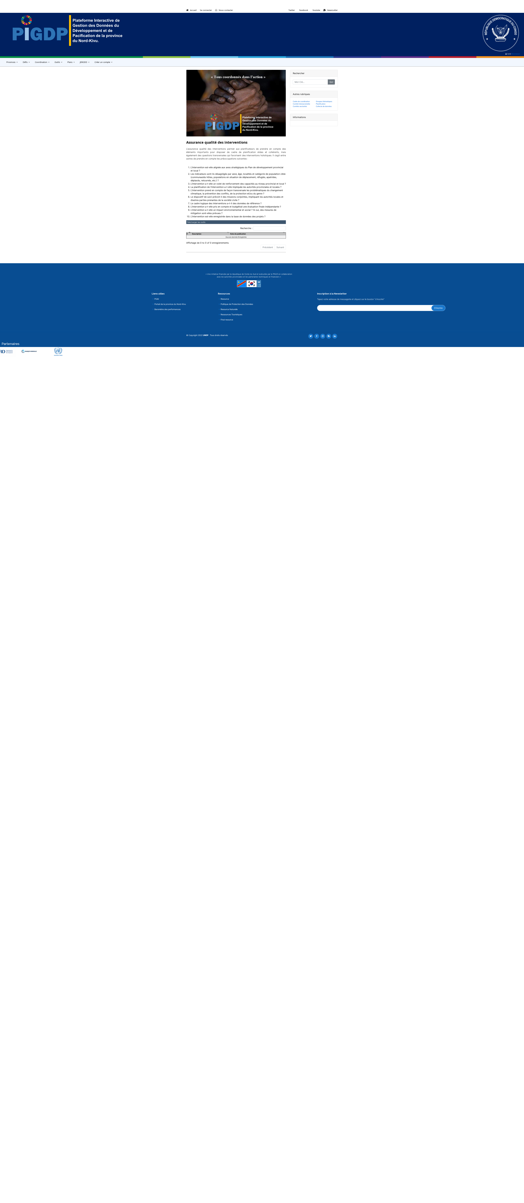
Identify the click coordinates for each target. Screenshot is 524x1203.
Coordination (41, 62)
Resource (225, 299)
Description (196, 234)
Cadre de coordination (301, 101)
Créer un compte (102, 62)
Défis (25, 62)
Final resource (227, 320)
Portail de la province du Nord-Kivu (170, 304)
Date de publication (238, 234)
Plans (69, 62)
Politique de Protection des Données (237, 304)
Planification (320, 104)
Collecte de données (324, 106)
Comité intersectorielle (301, 104)
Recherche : (246, 228)
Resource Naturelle (229, 309)
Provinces (10, 62)
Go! (331, 82)
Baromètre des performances (167, 309)
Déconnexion (515, 54)
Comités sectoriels (300, 106)
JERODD (83, 62)
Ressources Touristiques (231, 314)
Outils (57, 62)
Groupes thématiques (324, 101)
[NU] (36, 352)
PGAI (156, 299)
